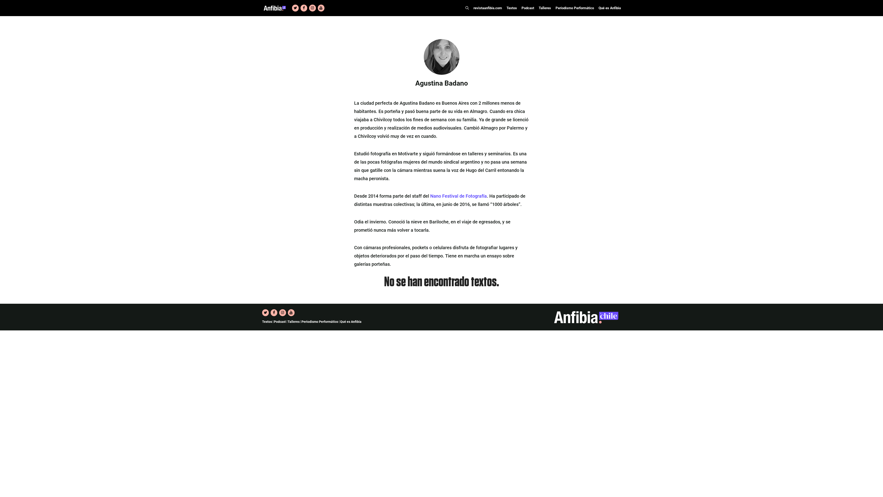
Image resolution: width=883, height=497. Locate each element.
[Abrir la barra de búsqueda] (467, 8)
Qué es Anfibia (610, 8)
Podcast (528, 8)
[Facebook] (304, 8)
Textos (512, 8)
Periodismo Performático (575, 8)
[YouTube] (321, 8)
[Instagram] (312, 8)
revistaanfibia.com (487, 8)
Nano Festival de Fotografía (458, 196)
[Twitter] (295, 8)
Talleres (545, 8)
